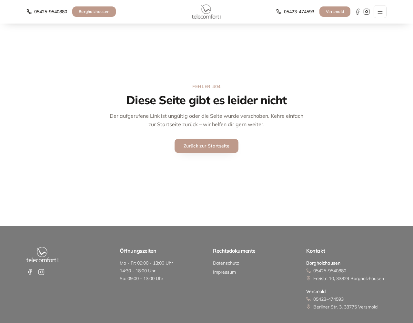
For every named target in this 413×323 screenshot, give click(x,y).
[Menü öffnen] (380, 11)
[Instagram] (366, 11)
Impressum (224, 272)
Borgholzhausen (94, 11)
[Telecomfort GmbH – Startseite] (206, 12)
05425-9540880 (50, 12)
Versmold (335, 11)
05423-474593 (299, 12)
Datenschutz (226, 263)
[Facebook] (357, 11)
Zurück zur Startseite (206, 146)
